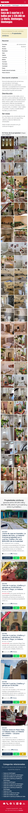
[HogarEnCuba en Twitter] (14, 803)
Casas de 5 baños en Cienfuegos (12, 776)
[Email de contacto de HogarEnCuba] (4, 803)
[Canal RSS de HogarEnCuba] (17, 803)
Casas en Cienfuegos (9, 773)
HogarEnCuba (5, 2)
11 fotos (14, 698)
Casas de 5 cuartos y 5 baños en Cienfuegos (12, 779)
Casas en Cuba (7, 791)
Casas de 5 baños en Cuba (10, 794)
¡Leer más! (7, 558)
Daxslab (21, 810)
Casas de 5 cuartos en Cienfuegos (13, 775)
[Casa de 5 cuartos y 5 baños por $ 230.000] (7, 142)
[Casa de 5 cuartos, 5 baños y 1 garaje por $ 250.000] (14, 669)
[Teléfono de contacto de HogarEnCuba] (7, 803)
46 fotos (15, 750)
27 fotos (14, 553)
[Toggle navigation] (25, 2)
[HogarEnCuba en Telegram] (21, 803)
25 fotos (14, 603)
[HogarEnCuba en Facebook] (11, 803)
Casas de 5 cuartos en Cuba (11, 793)
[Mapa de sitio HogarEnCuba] (24, 803)
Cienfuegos (7, 5)
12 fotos (14, 652)
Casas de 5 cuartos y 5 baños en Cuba (14, 796)
